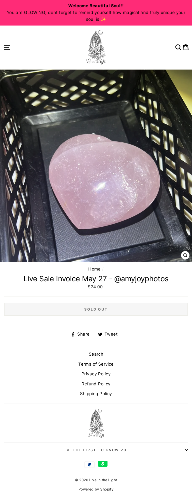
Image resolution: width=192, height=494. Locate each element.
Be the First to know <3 (96, 450)
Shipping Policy (96, 393)
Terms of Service (96, 364)
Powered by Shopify (96, 489)
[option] (96, 13)
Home (94, 269)
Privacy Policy (96, 373)
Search (96, 354)
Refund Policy (96, 383)
